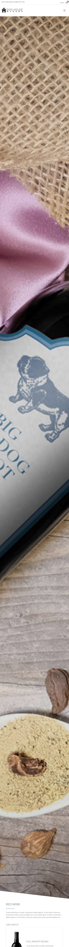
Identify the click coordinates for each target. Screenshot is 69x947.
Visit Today (22, 2)
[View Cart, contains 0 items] (66, 1)
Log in (62, 2)
